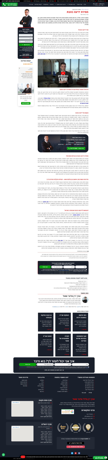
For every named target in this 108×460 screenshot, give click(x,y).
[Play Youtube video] (63, 73)
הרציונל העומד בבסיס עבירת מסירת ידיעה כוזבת (75, 283)
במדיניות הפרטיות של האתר (64, 270)
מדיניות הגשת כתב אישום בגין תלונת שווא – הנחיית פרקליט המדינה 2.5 (70, 288)
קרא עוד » (84, 329)
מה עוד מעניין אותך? (61, 4)
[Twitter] (72, 453)
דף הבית (86, 9)
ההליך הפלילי (47, 98)
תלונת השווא (76, 215)
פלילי (83, 9)
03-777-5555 (25, 103)
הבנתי (23, 456)
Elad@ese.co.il (56, 306)
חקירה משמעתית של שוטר (64, 338)
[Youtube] (75, 453)
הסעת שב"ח (47, 336)
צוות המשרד (79, 4)
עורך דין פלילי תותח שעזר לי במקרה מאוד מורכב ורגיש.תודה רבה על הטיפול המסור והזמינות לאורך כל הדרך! (26, 75)
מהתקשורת (45, 4)
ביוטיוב (66, 306)
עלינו (85, 4)
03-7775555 (26, 57)
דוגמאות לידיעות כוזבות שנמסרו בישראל (77, 289)
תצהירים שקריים (84, 103)
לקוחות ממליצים (38, 4)
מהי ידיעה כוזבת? (82, 281)
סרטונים (51, 4)
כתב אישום (46, 201)
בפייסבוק (79, 306)
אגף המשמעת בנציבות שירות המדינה (81, 338)
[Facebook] (79, 453)
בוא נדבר (31, 4)
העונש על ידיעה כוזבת (81, 284)
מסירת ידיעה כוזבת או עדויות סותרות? (77, 286)
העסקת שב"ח (64, 315)
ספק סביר (60, 240)
